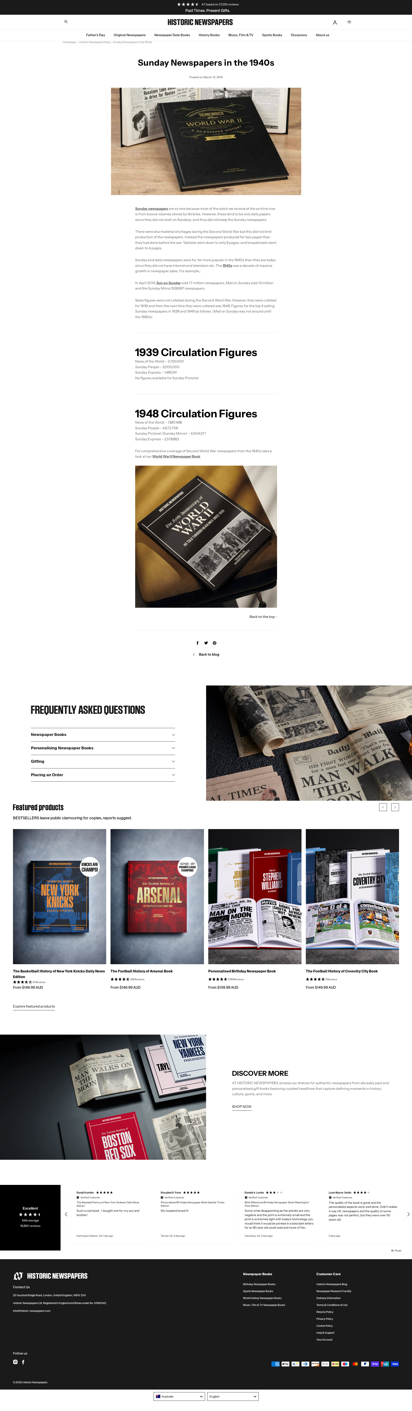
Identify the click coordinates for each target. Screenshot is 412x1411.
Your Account (324, 1339)
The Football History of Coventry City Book (342, 971)
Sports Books (272, 35)
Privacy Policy (324, 1319)
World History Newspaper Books (262, 1298)
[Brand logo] (50, 1276)
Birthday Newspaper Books (259, 1284)
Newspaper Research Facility (333, 1291)
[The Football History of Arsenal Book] (157, 896)
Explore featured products (34, 1006)
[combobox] (179, 1396)
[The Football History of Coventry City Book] (352, 896)
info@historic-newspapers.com (31, 1310)
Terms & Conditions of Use (332, 1305)
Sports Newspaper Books (258, 1291)
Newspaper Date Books (172, 35)
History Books (209, 35)
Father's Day (95, 35)
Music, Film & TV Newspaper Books (264, 1305)
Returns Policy (324, 1312)
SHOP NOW (242, 1106)
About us (322, 35)
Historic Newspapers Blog (94, 42)
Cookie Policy (324, 1326)
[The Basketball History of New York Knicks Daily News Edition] (59, 896)
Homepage (69, 42)
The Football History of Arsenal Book (142, 971)
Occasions (299, 35)
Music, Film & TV (240, 35)
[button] (66, 22)
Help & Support (325, 1333)
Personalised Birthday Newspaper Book (242, 971)
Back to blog (209, 654)
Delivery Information (328, 1298)
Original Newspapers (130, 35)
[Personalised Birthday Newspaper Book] (254, 896)
